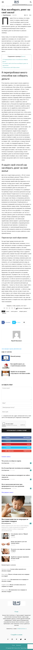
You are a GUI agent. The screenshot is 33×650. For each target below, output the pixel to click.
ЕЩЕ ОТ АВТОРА (7, 352)
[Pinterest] (16, 639)
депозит (4, 313)
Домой (3, 6)
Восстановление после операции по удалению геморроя (15, 520)
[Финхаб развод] (6, 358)
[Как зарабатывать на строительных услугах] (6, 366)
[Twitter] (20, 639)
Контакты (18, 645)
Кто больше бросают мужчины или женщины (16, 468)
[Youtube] (25, 639)
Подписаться (27, 450)
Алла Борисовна (5, 463)
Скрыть (23, 56)
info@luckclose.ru (22, 628)
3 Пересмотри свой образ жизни (10, 67)
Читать (28, 440)
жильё (7, 311)
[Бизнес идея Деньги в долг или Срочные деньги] (6, 543)
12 (30, 523)
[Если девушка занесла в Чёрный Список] (6, 536)
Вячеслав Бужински (6, 488)
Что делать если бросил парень (11, 461)
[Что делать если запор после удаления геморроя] (6, 551)
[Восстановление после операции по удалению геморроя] (16, 506)
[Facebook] (7, 639)
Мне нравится (26, 437)
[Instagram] (12, 639)
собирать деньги (23, 311)
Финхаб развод (15, 356)
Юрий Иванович (7, 15)
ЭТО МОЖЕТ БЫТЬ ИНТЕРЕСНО (11, 349)
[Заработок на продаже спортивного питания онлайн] (6, 373)
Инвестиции (9, 6)
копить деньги (14, 311)
